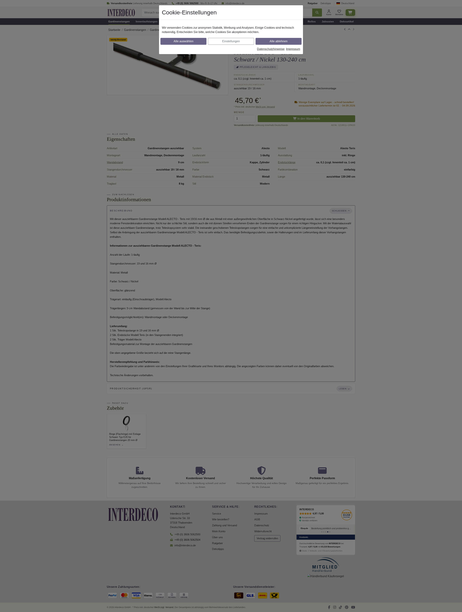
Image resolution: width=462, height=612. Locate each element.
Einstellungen (231, 41)
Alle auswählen (183, 41)
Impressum (293, 49)
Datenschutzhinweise (271, 49)
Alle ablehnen (278, 41)
